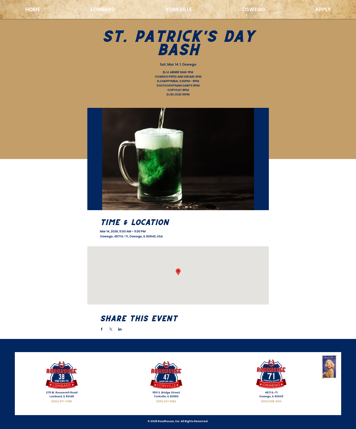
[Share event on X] (111, 329)
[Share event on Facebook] (101, 329)
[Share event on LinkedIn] (120, 329)
